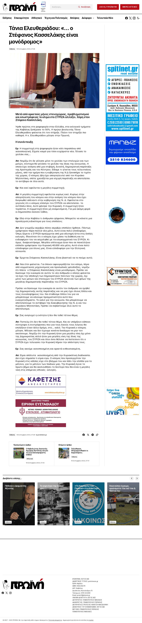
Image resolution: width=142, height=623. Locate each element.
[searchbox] (63, 7)
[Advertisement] (122, 44)
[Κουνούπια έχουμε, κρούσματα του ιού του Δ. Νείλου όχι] (123, 503)
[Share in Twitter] (88, 435)
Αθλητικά (30, 459)
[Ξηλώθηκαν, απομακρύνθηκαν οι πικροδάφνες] (76, 454)
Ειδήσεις (12, 49)
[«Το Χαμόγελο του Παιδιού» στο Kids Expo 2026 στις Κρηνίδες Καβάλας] (88, 503)
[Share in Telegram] (92, 435)
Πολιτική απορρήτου (55, 620)
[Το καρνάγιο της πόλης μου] (53, 503)
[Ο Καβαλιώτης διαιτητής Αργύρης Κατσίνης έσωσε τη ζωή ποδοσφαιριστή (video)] (31, 454)
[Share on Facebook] (83, 435)
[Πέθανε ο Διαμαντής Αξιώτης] (19, 503)
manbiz (91, 620)
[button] (138, 18)
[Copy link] (97, 435)
